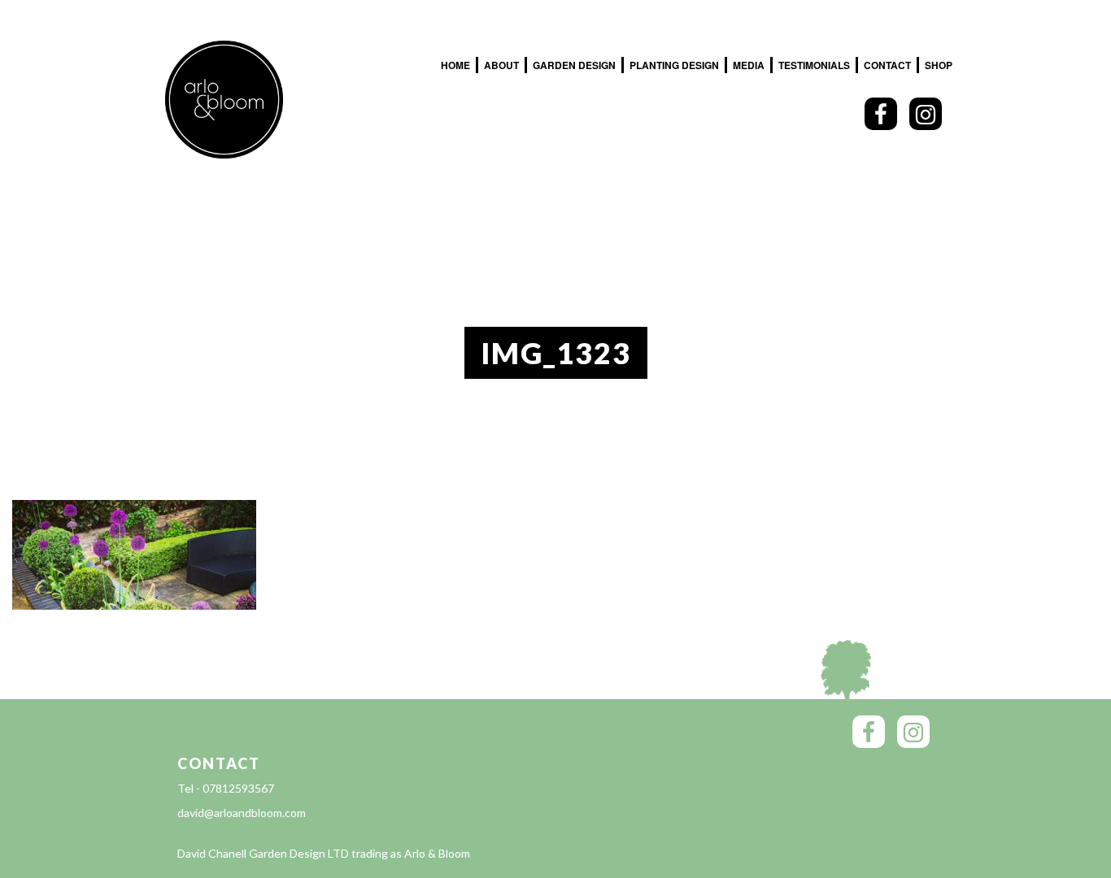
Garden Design (574, 65)
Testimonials (814, 65)
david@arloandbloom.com (241, 812)
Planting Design (674, 65)
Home (455, 65)
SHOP (938, 65)
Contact (887, 65)
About (501, 65)
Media (749, 65)
